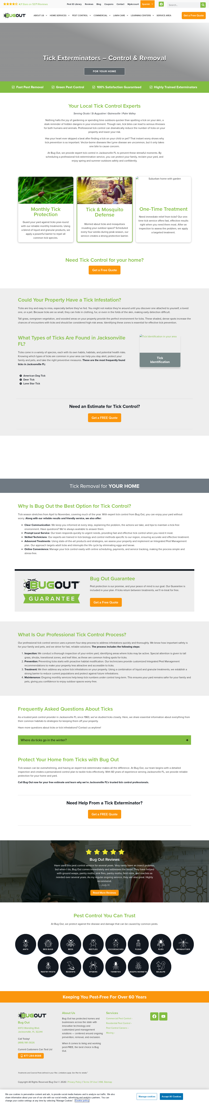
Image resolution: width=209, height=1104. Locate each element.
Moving (109, 1032)
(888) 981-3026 (26, 1042)
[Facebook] (161, 4)
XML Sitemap (105, 1082)
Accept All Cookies (171, 1096)
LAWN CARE (119, 15)
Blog (98, 4)
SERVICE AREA (164, 15)
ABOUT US (39, 15)
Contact (120, 4)
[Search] (203, 5)
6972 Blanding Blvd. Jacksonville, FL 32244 (30, 1029)
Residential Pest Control (118, 1023)
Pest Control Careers (116, 1028)
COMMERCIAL (100, 15)
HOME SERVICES (58, 15)
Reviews (40, 4)
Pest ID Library (74, 4)
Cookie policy (82, 1100)
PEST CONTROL (80, 15)
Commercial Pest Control (118, 1018)
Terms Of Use (90, 1082)
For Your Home (104, 71)
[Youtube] (163, 1016)
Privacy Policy (74, 1082)
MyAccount (133, 4)
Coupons (108, 4)
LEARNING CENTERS (141, 15)
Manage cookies (147, 1096)
